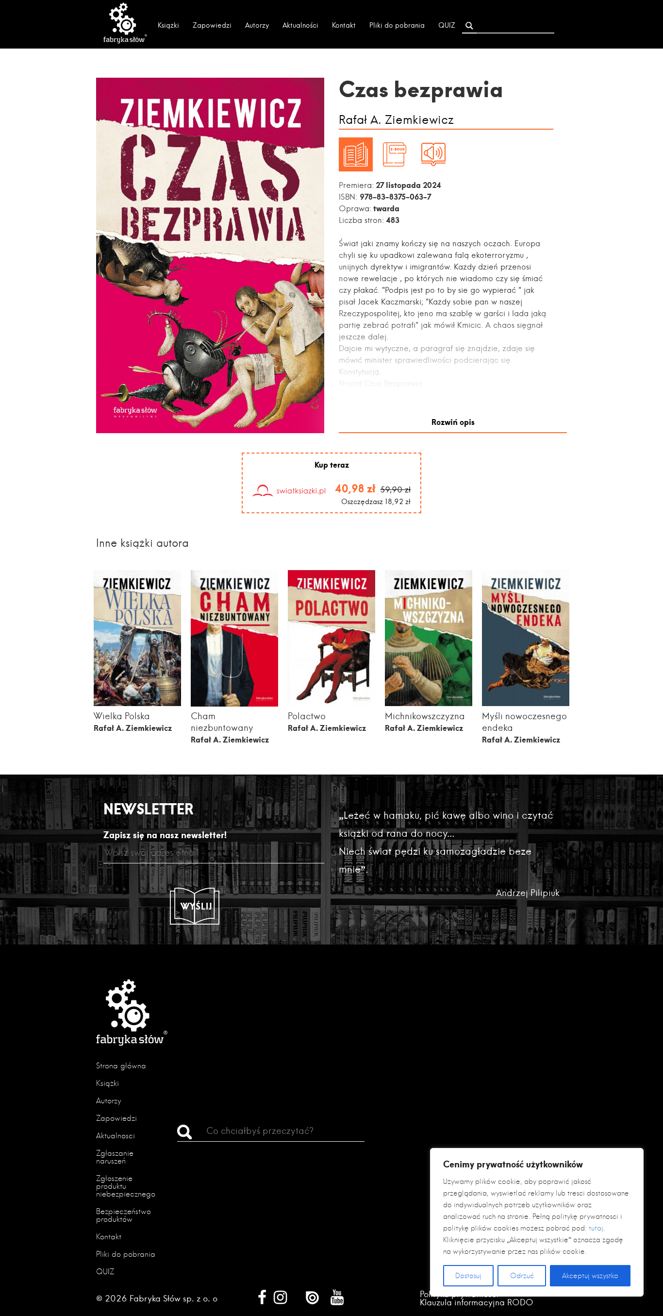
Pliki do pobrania (397, 25)
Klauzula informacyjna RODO (476, 1302)
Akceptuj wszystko (590, 1275)
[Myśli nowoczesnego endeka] (525, 703)
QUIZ (446, 25)
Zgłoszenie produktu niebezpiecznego (125, 1186)
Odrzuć (522, 1275)
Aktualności (300, 25)
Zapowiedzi (212, 25)
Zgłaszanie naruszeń (114, 1156)
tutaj (596, 1228)
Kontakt (344, 25)
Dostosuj (468, 1275)
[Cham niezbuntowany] (234, 703)
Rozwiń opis (453, 422)
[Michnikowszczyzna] (428, 703)
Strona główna (121, 1065)
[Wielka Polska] (137, 703)
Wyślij (197, 906)
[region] (537, 1222)
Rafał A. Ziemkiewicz (396, 120)
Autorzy (257, 25)
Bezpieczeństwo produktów (123, 1215)
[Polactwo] (331, 703)
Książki (168, 25)
